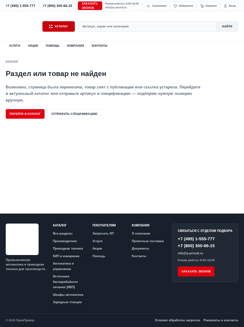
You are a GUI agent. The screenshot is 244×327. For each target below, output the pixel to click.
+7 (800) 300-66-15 (196, 245)
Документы (140, 248)
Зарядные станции (67, 302)
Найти (227, 26)
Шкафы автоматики (68, 294)
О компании (141, 233)
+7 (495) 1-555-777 (196, 238)
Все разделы (62, 233)
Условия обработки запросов (177, 320)
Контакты (99, 45)
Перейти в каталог (25, 114)
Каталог (61, 26)
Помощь (53, 45)
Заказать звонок (90, 6)
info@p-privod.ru (116, 7)
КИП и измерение (66, 256)
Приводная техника (68, 248)
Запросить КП (103, 233)
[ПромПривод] (22, 26)
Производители (65, 241)
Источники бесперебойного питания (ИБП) (65, 282)
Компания (75, 45)
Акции (33, 45)
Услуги (14, 45)
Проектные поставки (148, 241)
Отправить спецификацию (74, 114)
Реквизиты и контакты (220, 320)
